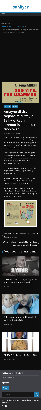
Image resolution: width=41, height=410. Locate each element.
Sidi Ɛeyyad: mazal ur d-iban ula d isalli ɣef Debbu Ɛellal (20, 318)
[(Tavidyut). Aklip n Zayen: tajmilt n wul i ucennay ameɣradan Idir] (20, 258)
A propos (5, 382)
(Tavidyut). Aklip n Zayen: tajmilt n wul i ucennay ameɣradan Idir (20, 281)
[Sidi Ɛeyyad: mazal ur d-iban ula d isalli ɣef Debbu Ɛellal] (20, 295)
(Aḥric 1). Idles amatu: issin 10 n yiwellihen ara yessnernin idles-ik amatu (20, 243)
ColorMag (32, 400)
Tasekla (15, 106)
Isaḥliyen (20, 7)
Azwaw (18, 133)
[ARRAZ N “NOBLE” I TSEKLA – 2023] (20, 333)
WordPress (5, 403)
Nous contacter (8, 378)
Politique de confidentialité (12, 373)
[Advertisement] (20, 55)
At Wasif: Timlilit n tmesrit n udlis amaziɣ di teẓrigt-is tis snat (21, 235)
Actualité (7, 106)
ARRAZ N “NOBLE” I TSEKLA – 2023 (20, 355)
